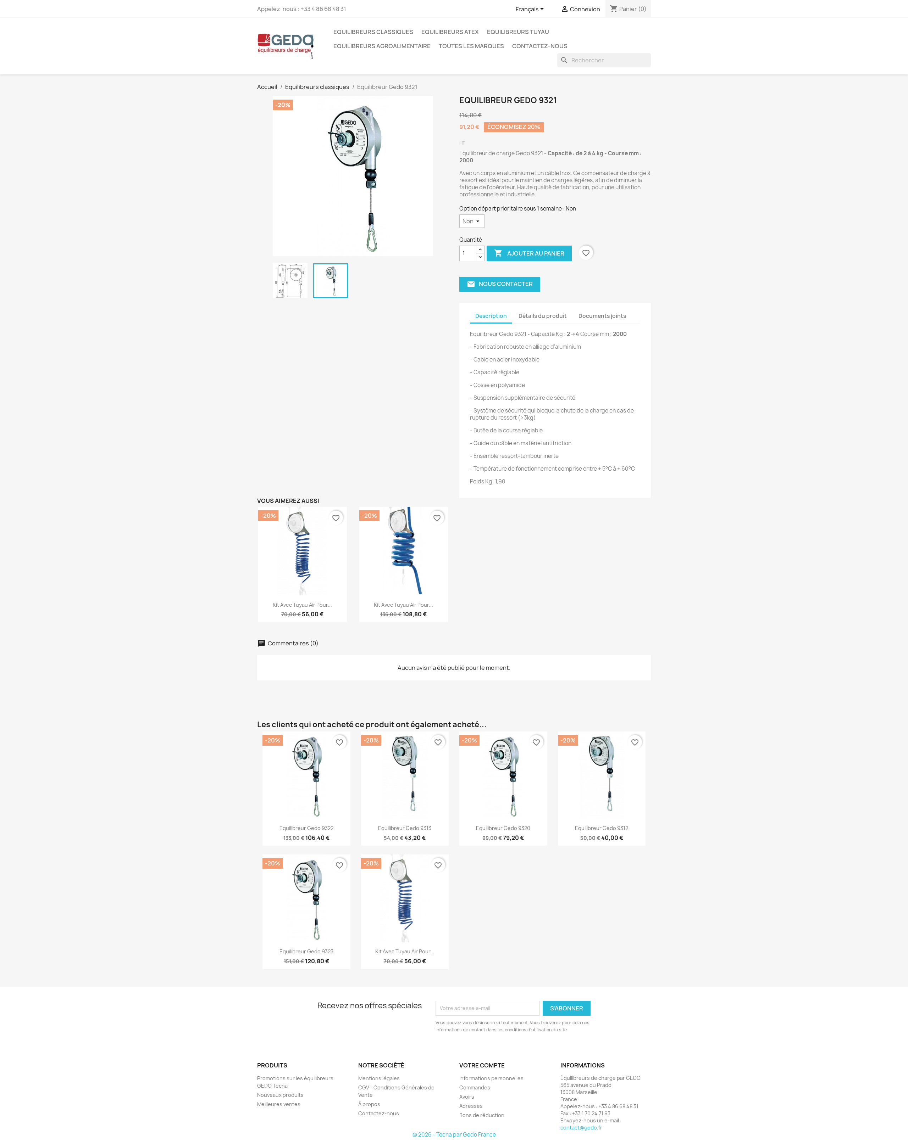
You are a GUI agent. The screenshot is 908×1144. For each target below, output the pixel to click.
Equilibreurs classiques (373, 32)
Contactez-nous (540, 46)
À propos (369, 1104)
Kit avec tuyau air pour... (302, 604)
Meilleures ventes (278, 1104)
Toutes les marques (471, 46)
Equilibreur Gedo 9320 (503, 828)
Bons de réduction (481, 1115)
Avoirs (466, 1096)
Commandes (474, 1087)
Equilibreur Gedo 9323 (306, 951)
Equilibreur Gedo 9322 (306, 828)
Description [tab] (491, 316)
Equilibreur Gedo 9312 (601, 828)
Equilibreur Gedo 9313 (404, 828)
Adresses (471, 1106)
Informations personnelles (491, 1078)
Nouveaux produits (280, 1095)
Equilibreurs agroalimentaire (382, 46)
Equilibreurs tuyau (518, 32)
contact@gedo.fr (581, 1127)
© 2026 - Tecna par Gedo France (454, 1134)
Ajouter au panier (529, 253)
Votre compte (482, 1065)
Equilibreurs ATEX (450, 32)
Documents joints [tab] (602, 316)
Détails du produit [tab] (543, 316)
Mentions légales (379, 1078)
